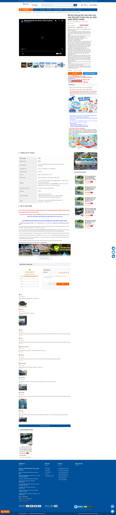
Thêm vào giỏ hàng (90, 73)
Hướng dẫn (67, 9)
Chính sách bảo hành (63, 475)
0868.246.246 (75, 77)
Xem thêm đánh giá (45, 425)
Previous (21, 65)
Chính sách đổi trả (63, 479)
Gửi (63, 284)
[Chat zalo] (113, 256)
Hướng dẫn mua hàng (93, 1)
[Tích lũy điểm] (113, 252)
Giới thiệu (47, 468)
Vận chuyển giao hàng (63, 472)
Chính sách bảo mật (83, 513)
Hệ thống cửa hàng (49, 475)
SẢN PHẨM (49, 9)
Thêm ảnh (52, 283)
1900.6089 (85, 82)
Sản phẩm (47, 470)
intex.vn (28, 513)
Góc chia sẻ (73, 9)
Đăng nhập (84, 1)
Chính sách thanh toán (64, 470)
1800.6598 (74, 76)
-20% (85, 27)
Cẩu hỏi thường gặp (63, 474)
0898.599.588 (86, 77)
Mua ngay (75, 73)
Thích (21, 299)
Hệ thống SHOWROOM (58, 9)
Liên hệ (79, 9)
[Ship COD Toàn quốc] (113, 248)
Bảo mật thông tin (62, 477)
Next (64, 65)
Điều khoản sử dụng (93, 513)
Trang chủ (36, 9)
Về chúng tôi (42, 9)
